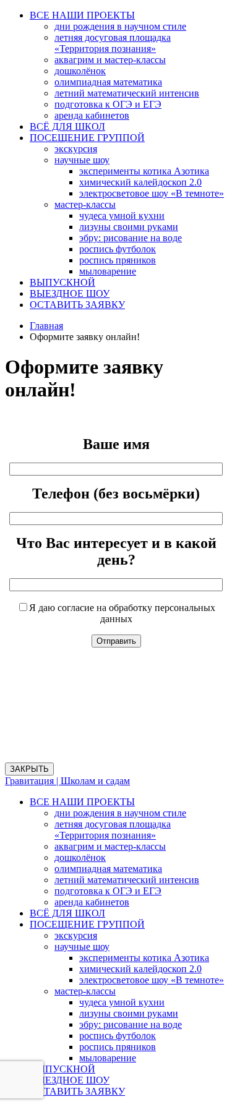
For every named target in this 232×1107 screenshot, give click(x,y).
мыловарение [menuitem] (107, 1058)
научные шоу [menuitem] (82, 946)
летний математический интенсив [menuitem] (126, 879)
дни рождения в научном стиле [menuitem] (120, 813)
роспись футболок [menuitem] (117, 1035)
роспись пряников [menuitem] (117, 1046)
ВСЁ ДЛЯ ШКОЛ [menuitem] (67, 913)
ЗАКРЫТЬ (29, 769)
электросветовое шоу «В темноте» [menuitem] (151, 980)
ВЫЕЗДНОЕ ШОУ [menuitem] (70, 1080)
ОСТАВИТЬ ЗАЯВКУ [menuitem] (77, 1091)
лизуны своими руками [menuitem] (128, 1013)
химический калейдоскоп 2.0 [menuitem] (140, 969)
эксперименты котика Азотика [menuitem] (144, 957)
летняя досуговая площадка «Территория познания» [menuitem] (112, 829)
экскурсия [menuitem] (75, 935)
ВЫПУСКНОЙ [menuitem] (62, 1069)
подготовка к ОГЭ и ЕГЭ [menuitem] (107, 891)
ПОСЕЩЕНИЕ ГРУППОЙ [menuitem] (87, 924)
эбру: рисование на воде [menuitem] (130, 1024)
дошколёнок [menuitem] (80, 857)
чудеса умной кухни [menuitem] (122, 1002)
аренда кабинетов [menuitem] (91, 902)
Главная (46, 325)
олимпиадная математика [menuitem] (108, 868)
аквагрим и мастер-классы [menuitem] (110, 846)
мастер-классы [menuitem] (85, 991)
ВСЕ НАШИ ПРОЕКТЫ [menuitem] (82, 802)
